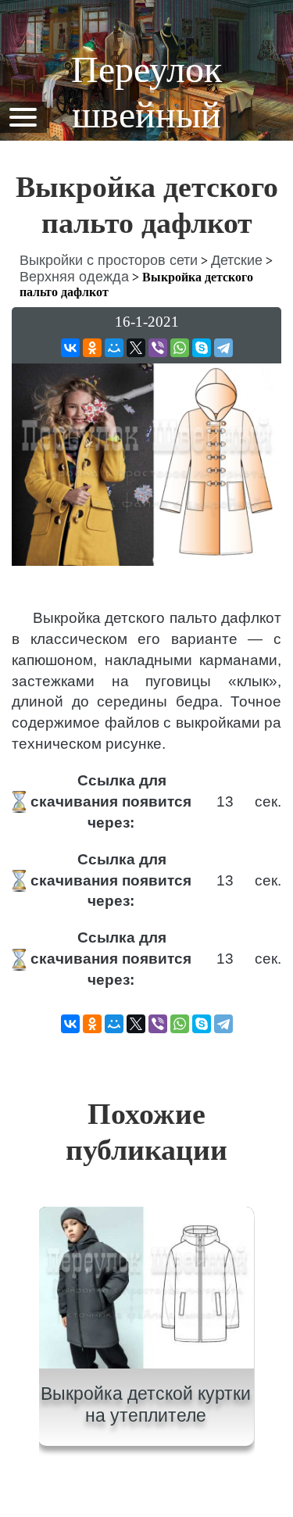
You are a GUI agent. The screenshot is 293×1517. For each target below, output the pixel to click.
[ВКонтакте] (70, 347)
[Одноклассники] (92, 347)
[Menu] (22, 116)
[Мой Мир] (114, 347)
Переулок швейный (146, 91)
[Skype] (201, 347)
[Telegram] (223, 347)
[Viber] (157, 347)
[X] (136, 347)
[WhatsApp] (179, 347)
